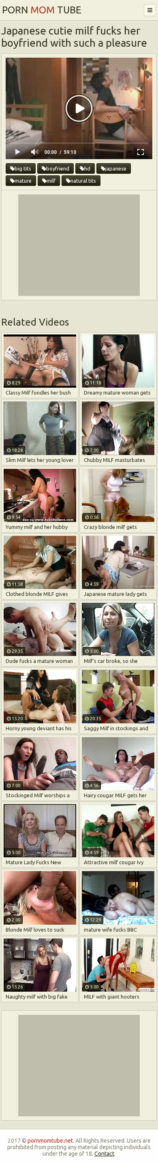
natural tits (83, 180)
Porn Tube (41, 9)
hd (87, 168)
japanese (115, 168)
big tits (23, 168)
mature (23, 180)
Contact (104, 1153)
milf (51, 180)
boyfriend (57, 168)
